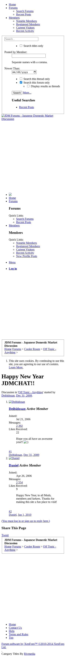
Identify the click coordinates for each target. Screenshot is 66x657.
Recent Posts (23, 14)
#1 (10, 451)
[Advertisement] (33, 157)
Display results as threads (45, 86)
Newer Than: (12, 68)
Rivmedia (29, 653)
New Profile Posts (26, 256)
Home (12, 4)
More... (27, 92)
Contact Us (15, 627)
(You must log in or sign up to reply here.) (25, 521)
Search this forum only (36, 82)
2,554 (19, 482)
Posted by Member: (15, 52)
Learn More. (16, 367)
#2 (10, 511)
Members (14, 17)
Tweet (5, 535)
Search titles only (33, 45)
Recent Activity (25, 31)
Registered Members (28, 24)
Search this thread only (36, 78)
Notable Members (26, 21)
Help (11, 631)
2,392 (19, 425)
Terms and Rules (18, 634)
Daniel (14, 465)
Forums (13, 7)
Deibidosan (8, 395)
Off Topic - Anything (30, 392)
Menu (12, 262)
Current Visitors (25, 27)
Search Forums (25, 11)
